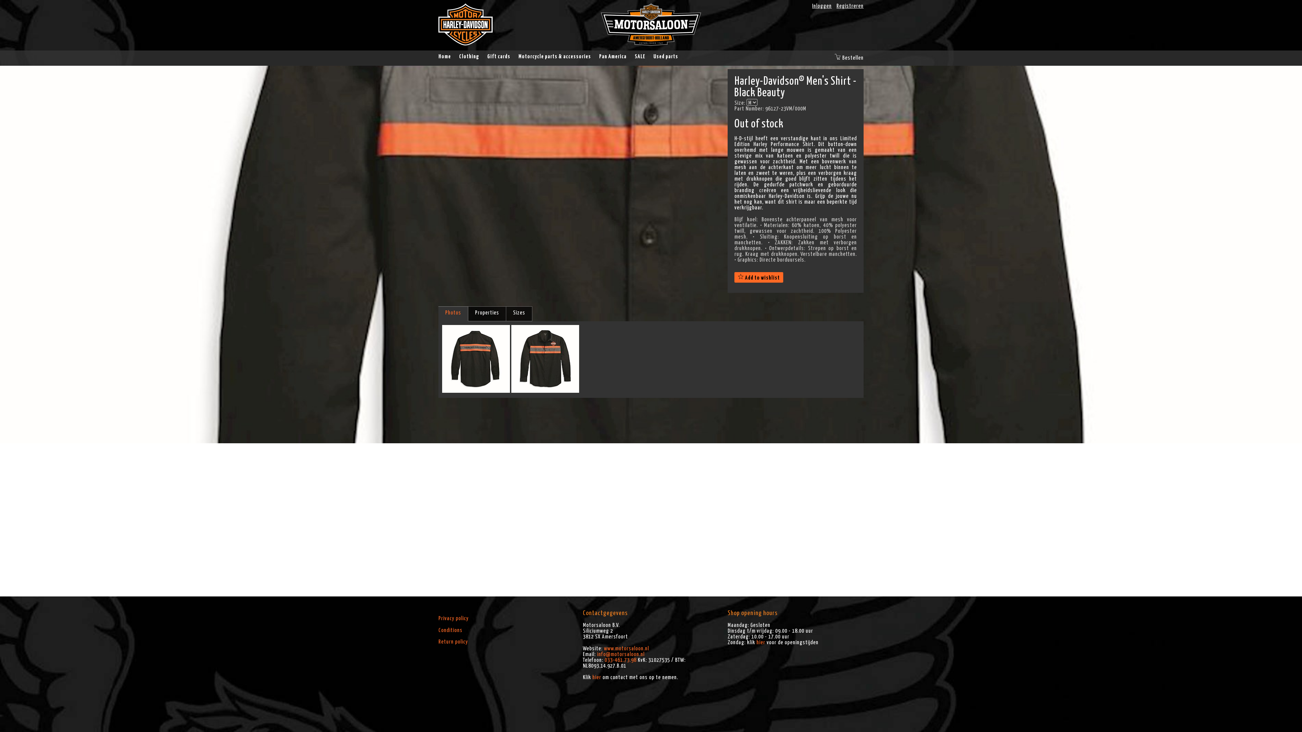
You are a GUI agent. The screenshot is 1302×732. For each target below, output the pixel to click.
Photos (453, 313)
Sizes (519, 313)
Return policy (453, 642)
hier (596, 677)
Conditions (450, 630)
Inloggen (822, 6)
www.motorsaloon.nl (626, 648)
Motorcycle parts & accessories (554, 56)
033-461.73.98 (620, 660)
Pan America (613, 56)
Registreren (850, 6)
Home (444, 56)
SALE (640, 56)
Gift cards (498, 56)
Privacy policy (453, 618)
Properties (487, 313)
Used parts (665, 56)
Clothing (469, 56)
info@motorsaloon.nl (621, 654)
